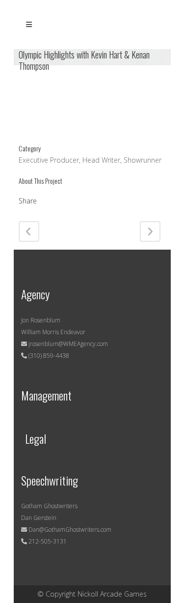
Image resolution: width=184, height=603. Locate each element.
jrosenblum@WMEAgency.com (67, 344)
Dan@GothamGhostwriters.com (69, 529)
